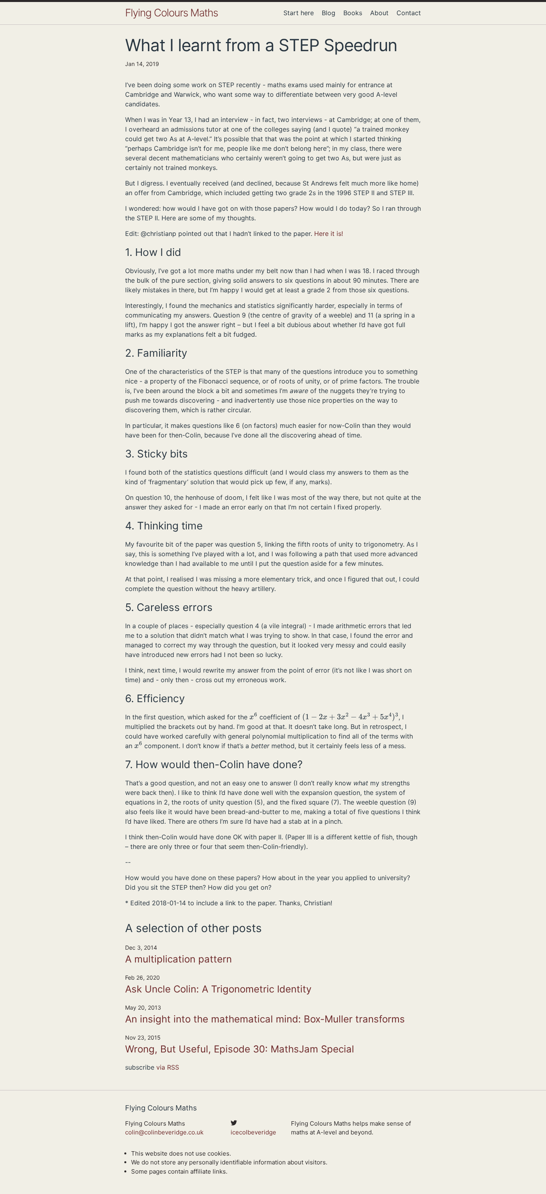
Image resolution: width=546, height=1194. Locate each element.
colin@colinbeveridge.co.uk (164, 1132)
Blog (328, 13)
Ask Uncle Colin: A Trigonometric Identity (218, 989)
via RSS (167, 1067)
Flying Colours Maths (171, 12)
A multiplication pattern (178, 959)
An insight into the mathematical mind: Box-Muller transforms (265, 1019)
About (379, 13)
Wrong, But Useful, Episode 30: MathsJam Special (239, 1049)
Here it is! (328, 234)
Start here (298, 13)
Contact (409, 13)
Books (352, 13)
